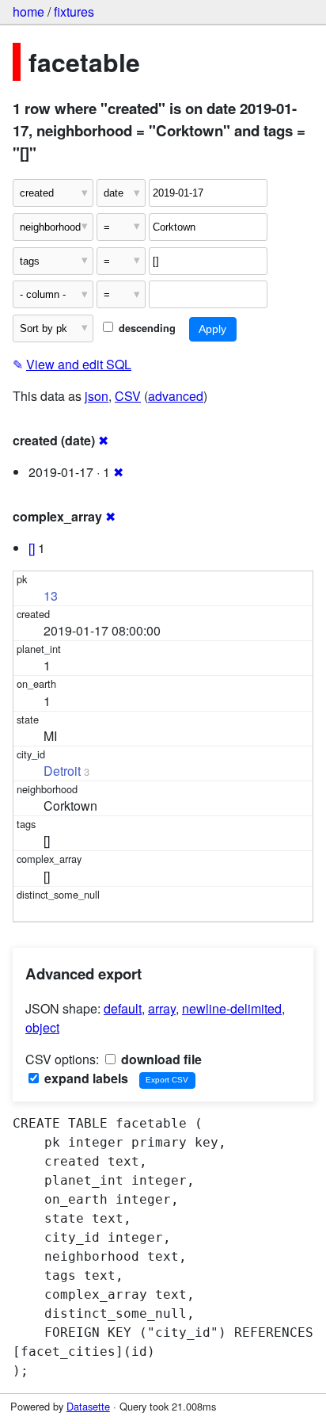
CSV (128, 396)
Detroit (62, 771)
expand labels (84, 1078)
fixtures (74, 11)
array (162, 1008)
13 (51, 595)
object (42, 1027)
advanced (175, 396)
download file (160, 1059)
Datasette (88, 1406)
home (28, 11)
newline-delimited (232, 1008)
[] (31, 548)
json (96, 396)
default (123, 1008)
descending (146, 328)
